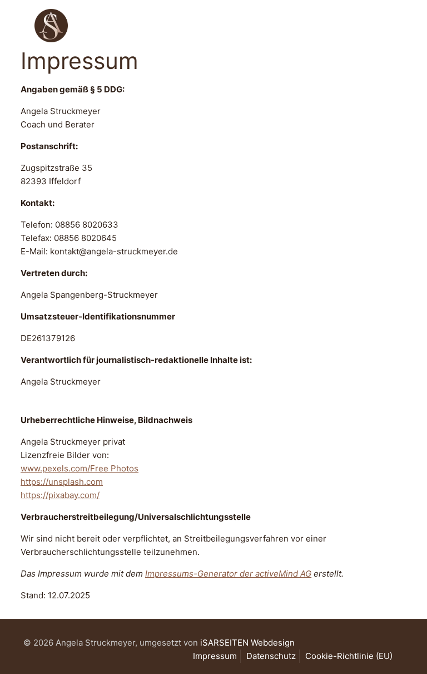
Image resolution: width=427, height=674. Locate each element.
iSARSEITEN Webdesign (247, 642)
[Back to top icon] (373, 651)
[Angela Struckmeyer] (51, 25)
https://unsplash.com (62, 481)
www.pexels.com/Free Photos (79, 468)
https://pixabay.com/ (60, 495)
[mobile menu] (385, 25)
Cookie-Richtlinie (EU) (349, 656)
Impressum (215, 656)
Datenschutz (271, 656)
